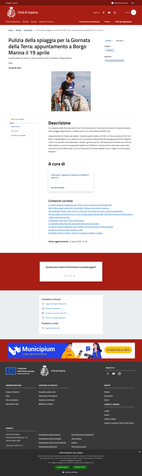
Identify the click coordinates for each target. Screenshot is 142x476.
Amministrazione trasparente (82, 434)
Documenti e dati (12, 403)
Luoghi (106, 410)
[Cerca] (133, 12)
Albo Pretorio (76, 438)
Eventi (106, 414)
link (92, 463)
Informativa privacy (78, 446)
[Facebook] (103, 12)
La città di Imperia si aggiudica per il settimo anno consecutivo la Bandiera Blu (80, 226)
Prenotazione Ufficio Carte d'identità (52, 442)
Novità (18, 30)
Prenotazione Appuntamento (49, 434)
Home (10, 30)
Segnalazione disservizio (48, 446)
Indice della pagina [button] (17, 119)
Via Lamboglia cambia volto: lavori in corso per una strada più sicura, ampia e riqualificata (85, 211)
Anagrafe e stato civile (47, 391)
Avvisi (106, 399)
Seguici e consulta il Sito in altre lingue (119, 422)
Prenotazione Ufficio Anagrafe (50, 438)
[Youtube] (108, 12)
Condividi (108, 40)
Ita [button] (132, 3)
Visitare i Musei (110, 418)
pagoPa (74, 442)
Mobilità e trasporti (46, 403)
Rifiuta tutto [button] (80, 467)
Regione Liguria (12, 3)
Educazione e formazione (48, 395)
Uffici (8, 395)
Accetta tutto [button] (62, 467)
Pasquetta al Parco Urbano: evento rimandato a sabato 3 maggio (75, 232)
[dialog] (71, 462)
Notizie (107, 391)
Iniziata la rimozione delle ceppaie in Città (65, 229)
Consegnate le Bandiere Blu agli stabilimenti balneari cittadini (73, 223)
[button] (71, 472)
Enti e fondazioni (12, 399)
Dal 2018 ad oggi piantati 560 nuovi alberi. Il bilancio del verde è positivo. (78, 208)
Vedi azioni (119, 40)
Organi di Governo (12, 391)
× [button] (139, 452)
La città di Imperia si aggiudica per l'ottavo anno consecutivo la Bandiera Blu (80, 204)
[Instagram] (114, 12)
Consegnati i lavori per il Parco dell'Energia (66, 220)
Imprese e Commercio (47, 399)
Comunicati (28, 30)
